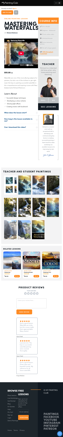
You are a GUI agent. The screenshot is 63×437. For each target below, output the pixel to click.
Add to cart (7, 12)
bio (53, 100)
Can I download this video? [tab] (15, 127)
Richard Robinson (12, 33)
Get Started (11, 401)
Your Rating (31, 291)
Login (9, 418)
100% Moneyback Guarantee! (46, 53)
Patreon (50, 428)
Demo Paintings (13, 421)
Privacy (22, 430)
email (43, 100)
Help (9, 409)
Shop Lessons (12, 395)
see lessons (48, 106)
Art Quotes (11, 407)
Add (18, 276)
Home (10, 430)
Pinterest (51, 425)
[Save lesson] (16, 12)
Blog (9, 404)
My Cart (10, 412)
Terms (16, 430)
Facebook (51, 417)
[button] (57, 3)
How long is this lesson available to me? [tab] (18, 120)
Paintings (51, 414)
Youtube (50, 419)
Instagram (52, 422)
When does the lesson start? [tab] (15, 112)
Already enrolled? (8, 8)
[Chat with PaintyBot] (59, 433)
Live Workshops (13, 398)
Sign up (10, 415)
